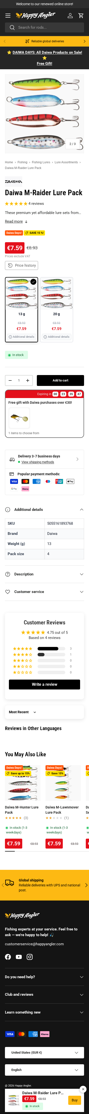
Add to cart (60, 380)
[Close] (83, 1089)
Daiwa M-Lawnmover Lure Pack (62, 809)
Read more (14, 221)
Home (9, 162)
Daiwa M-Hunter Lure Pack (22, 809)
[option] (21, 309)
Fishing (22, 162)
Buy (75, 1100)
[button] (81, 15)
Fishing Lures (41, 162)
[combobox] (44, 27)
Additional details (23, 336)
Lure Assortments (66, 162)
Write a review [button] (44, 684)
